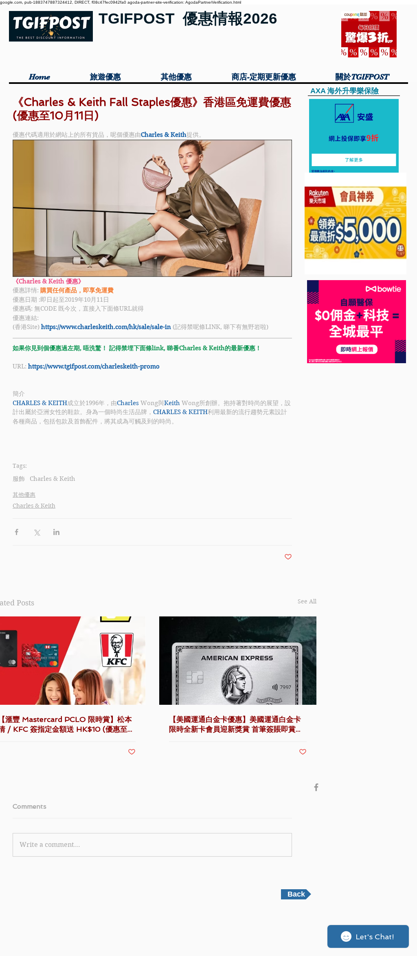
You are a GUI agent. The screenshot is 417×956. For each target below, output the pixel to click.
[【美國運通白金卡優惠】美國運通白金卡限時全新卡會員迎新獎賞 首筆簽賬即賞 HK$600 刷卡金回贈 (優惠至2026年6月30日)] (237, 660)
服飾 (19, 478)
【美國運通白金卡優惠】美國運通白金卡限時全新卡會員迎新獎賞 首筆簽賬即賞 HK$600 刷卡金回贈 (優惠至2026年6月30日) (237, 724)
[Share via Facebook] (16, 532)
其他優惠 (24, 494)
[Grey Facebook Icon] (316, 787)
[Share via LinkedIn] (56, 532)
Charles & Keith (52, 478)
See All (307, 601)
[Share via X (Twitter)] (36, 532)
